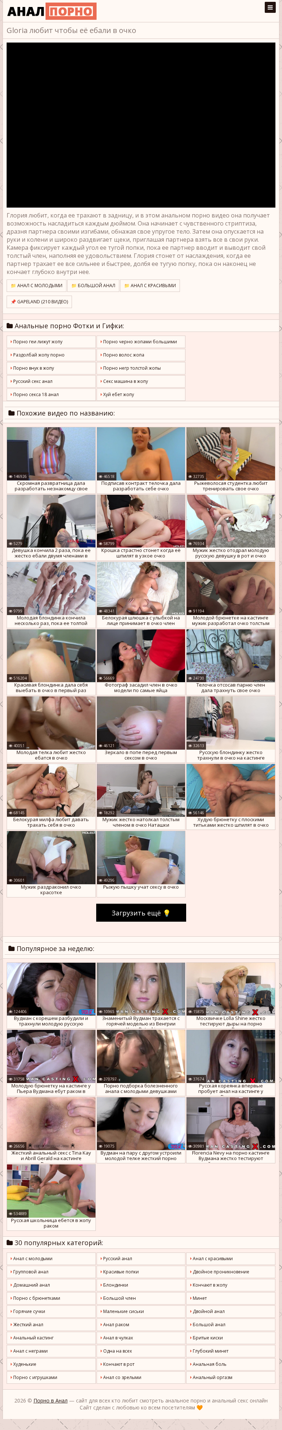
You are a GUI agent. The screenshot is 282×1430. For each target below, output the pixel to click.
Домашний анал (31, 1285)
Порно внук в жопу (33, 368)
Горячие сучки (28, 1311)
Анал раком (115, 1324)
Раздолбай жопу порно (38, 355)
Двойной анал (208, 1311)
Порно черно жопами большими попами (139, 343)
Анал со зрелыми (121, 1377)
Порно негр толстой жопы (131, 368)
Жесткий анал (27, 1324)
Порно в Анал (50, 1400)
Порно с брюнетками (36, 1298)
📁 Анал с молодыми (36, 285)
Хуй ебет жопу (118, 394)
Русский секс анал (32, 381)
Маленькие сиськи (123, 1311)
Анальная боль (209, 1364)
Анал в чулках (117, 1338)
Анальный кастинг (33, 1338)
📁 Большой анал (93, 285)
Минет (199, 1298)
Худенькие (24, 1364)
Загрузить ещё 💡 (141, 912)
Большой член (119, 1298)
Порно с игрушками (34, 1377)
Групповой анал (30, 1272)
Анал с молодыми (32, 1258)
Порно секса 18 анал (35, 394)
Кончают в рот (118, 1364)
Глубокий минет (210, 1351)
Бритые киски (207, 1338)
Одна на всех (117, 1351)
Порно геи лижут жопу (37, 342)
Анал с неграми (30, 1351)
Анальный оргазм (212, 1377)
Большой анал (208, 1324)
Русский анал (117, 1258)
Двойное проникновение (220, 1272)
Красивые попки (120, 1272)
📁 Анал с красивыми (150, 285)
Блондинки (115, 1285)
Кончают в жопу (209, 1285)
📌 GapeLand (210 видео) (39, 302)
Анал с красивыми (212, 1258)
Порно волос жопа (123, 355)
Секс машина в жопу (125, 381)
